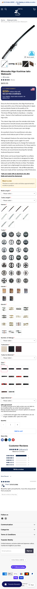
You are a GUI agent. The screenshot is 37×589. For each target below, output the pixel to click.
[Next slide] (35, 63)
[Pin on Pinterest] (13, 439)
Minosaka (6, 77)
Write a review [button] (18, 469)
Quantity (3, 420)
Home (3, 20)
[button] (4, 64)
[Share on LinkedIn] (9, 439)
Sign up (29, 551)
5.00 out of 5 (23, 449)
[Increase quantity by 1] (17, 424)
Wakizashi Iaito (12, 20)
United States (17, 560)
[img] (5, 482)
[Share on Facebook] (2, 439)
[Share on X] (6, 439)
